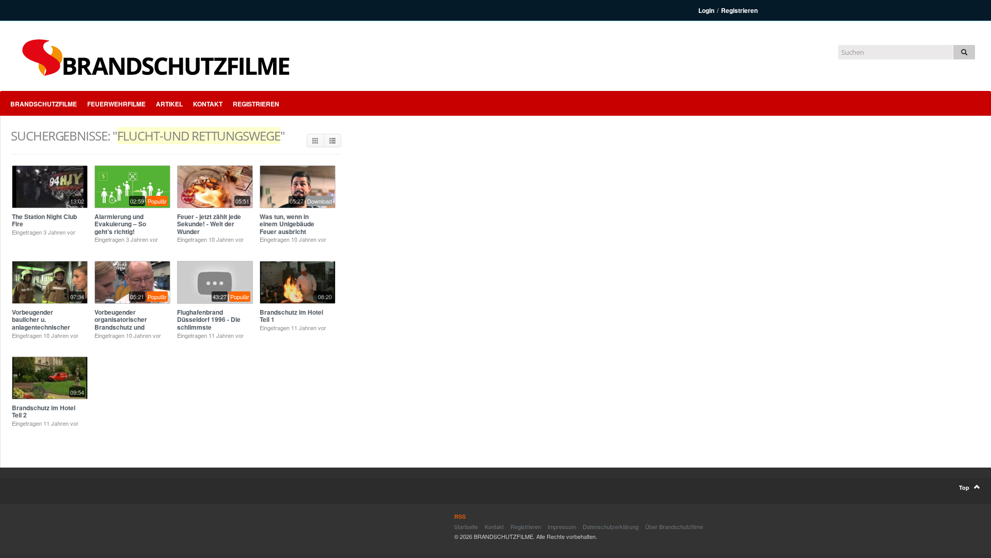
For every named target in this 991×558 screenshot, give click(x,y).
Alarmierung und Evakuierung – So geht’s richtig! (120, 224)
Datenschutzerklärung (610, 526)
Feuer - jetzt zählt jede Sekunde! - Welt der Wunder (209, 224)
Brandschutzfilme (43, 104)
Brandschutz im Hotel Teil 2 (43, 411)
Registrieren (739, 10)
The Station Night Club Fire (44, 220)
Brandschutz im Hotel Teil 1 (291, 315)
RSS (460, 516)
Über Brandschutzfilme (674, 526)
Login (706, 10)
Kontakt (207, 104)
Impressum (562, 526)
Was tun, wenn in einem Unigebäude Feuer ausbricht (287, 224)
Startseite (466, 526)
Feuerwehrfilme (116, 104)
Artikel (169, 104)
